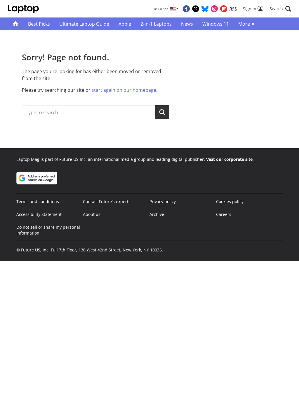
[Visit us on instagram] (214, 8)
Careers (223, 214)
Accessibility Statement (39, 214)
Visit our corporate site (229, 159)
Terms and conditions (37, 201)
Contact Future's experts (107, 201)
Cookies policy (230, 201)
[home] (15, 23)
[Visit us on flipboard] (223, 8)
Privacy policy (163, 201)
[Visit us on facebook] (186, 8)
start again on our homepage (124, 90)
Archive (157, 214)
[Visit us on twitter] (195, 8)
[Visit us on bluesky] (204, 8)
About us (91, 214)
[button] (280, 9)
